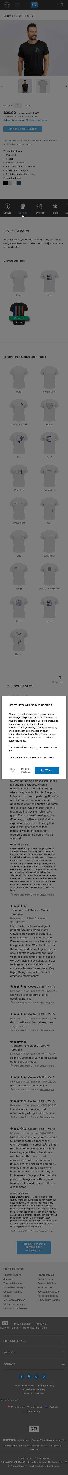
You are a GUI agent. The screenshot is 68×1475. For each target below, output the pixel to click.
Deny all (12, 770)
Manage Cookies (25, 770)
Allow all (47, 770)
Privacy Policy (47, 757)
